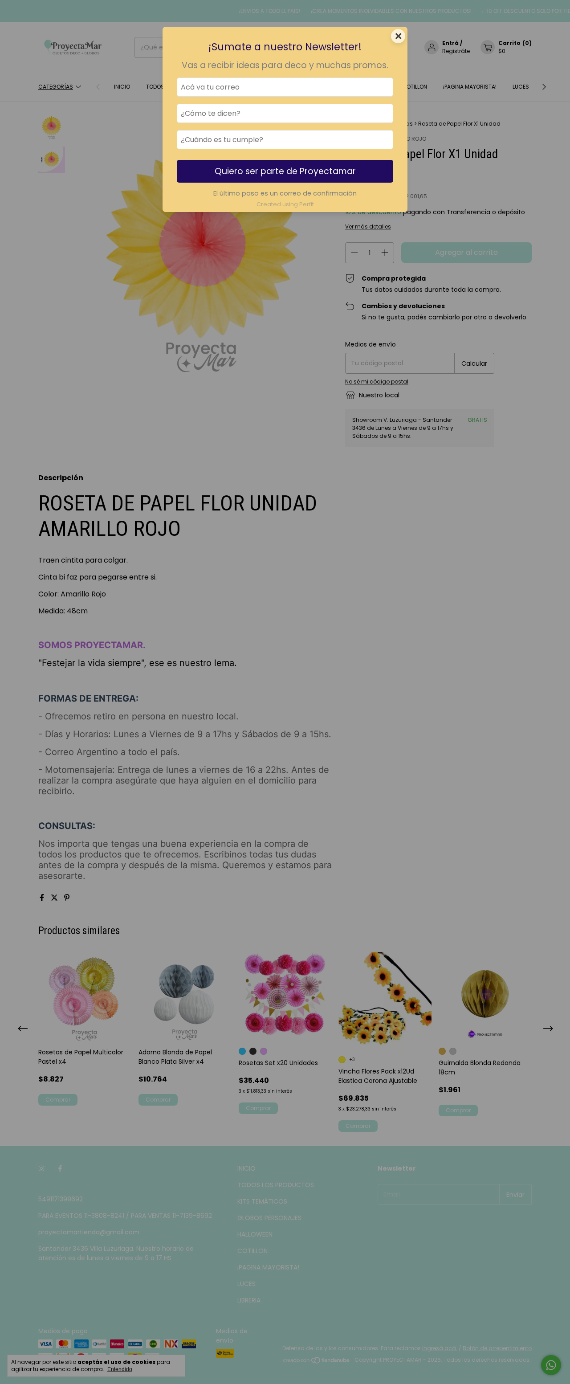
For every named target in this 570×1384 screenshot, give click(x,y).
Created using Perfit (285, 204)
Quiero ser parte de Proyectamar (285, 171)
